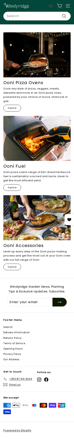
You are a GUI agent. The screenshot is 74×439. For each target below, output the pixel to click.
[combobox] (37, 16)
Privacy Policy (12, 354)
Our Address (11, 359)
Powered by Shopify (17, 430)
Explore (12, 108)
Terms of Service (14, 343)
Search (8, 327)
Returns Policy (12, 338)
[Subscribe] (59, 302)
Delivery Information (16, 332)
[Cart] (59, 6)
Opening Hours (13, 348)
